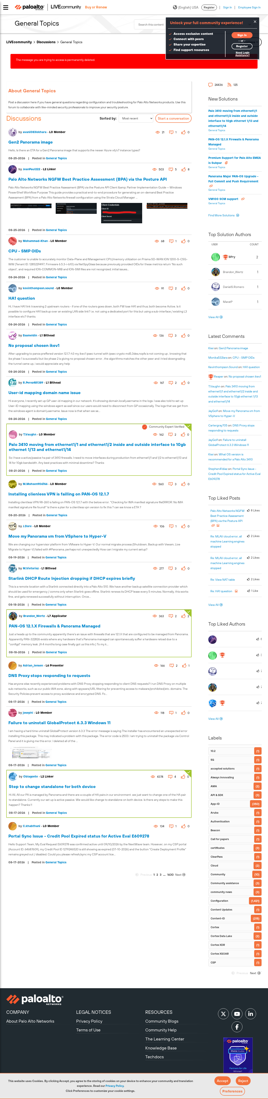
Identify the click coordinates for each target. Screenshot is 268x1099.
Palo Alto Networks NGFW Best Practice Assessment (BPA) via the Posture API (87, 179)
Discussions (46, 42)
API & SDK (217, 795)
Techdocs (154, 1056)
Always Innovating (222, 777)
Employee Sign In (249, 7)
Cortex (215, 927)
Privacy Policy (115, 1085)
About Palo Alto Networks (30, 1021)
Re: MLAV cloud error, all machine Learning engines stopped (227, 541)
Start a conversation (173, 118)
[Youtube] (237, 1013)
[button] (222, 1080)
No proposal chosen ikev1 (33, 345)
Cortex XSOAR (220, 953)
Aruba (214, 812)
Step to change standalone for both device (52, 786)
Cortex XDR (218, 944)
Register (209, 7)
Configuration (219, 900)
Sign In (227, 7)
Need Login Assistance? (242, 54)
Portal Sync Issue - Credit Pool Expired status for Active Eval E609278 (78, 836)
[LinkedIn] (250, 1013)
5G (212, 759)
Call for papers (220, 839)
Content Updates (221, 909)
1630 (170, 874)
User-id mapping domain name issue (44, 392)
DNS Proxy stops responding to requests (49, 675)
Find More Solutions (221, 215)
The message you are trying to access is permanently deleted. (55, 59)
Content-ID (218, 918)
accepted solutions (222, 768)
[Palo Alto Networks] (40, 999)
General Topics (56, 158)
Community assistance (225, 883)
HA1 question (21, 298)
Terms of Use (88, 1029)
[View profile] (12, 132)
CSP (213, 962)
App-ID (215, 803)
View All (213, 317)
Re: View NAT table (222, 579)
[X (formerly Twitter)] (223, 1013)
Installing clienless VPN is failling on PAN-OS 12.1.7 (58, 493)
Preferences (232, 1091)
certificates (217, 847)
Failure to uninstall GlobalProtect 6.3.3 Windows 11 (59, 722)
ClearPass (217, 856)
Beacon (215, 830)
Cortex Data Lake (221, 936)
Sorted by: (108, 118)
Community (218, 874)
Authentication (220, 821)
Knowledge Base (161, 1047)
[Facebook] (237, 1026)
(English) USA (188, 7)
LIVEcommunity (19, 42)
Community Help (161, 1029)
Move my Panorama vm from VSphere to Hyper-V (57, 536)
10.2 (213, 751)
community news (221, 892)
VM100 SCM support (223, 199)
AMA (214, 786)
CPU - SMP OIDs (24, 250)
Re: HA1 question (221, 591)
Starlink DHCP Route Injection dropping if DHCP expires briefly (71, 578)
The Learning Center (164, 1038)
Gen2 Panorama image (30, 142)
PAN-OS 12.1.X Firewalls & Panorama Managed (54, 625)
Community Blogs (161, 1021)
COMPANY (17, 1012)
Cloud (214, 865)
